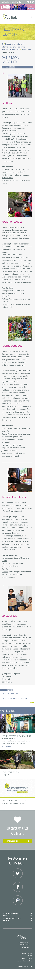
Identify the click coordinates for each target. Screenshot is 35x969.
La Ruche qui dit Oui (10, 566)
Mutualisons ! (26, 49)
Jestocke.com (7, 682)
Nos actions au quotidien (13, 44)
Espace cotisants (27, 958)
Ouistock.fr (6, 679)
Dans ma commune (11, 694)
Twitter (10, 67)
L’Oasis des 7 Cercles (10, 772)
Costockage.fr (7, 676)
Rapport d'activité (27, 953)
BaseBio (5, 569)
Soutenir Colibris (11, 841)
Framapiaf (17, 907)
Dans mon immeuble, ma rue (15, 698)
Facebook (13, 67)
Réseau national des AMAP (12, 563)
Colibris (9, 2)
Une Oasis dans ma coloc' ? (14, 801)
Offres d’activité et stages (12, 918)
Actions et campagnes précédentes (13, 47)
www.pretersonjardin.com (12, 453)
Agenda (5, 916)
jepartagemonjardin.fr (11, 456)
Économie (4, 746)
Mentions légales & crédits (24, 961)
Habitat (32, 702)
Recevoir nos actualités (11, 913)
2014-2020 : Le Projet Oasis (11, 49)
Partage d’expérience (10, 299)
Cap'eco (5, 571)
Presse (30, 956)
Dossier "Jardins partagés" (12, 434)
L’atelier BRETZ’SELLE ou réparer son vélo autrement (17, 737)
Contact (6, 921)
